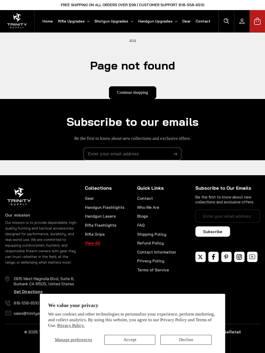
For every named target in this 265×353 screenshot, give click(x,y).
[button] (73, 21)
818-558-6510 (26, 303)
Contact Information (156, 252)
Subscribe (212, 231)
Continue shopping (132, 92)
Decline (186, 339)
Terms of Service (153, 269)
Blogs (142, 216)
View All (92, 243)
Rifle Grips (95, 234)
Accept (129, 339)
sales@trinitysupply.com (36, 313)
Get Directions (28, 291)
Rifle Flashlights (100, 225)
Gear (89, 198)
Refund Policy (150, 243)
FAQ (141, 225)
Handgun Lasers (100, 216)
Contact (145, 198)
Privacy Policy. (71, 325)
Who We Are (148, 207)
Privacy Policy (150, 260)
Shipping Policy (151, 234)
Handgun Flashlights (104, 207)
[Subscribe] (175, 154)
